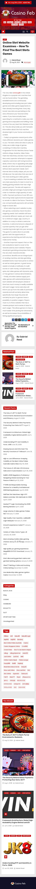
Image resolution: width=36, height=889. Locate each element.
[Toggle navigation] (24, 31)
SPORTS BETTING (20, 359)
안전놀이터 (10, 22)
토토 (15, 687)
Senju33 (23, 667)
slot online (15, 24)
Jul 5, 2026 (19, 398)
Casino (21, 24)
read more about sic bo (11, 667)
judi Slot (16, 656)
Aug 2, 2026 (20, 383)
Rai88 (14, 663)
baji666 (6, 639)
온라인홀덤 (25, 684)
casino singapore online (12, 646)
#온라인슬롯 (27, 62)
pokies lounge (23, 660)
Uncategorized (8, 621)
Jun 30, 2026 (8, 868)
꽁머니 (6, 680)
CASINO (18, 356)
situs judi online (9, 670)
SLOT (5, 39)
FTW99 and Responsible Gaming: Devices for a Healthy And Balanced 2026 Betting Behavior (16, 487)
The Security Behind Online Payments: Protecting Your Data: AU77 (18, 779)
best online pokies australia (13, 643)
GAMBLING (24, 356)
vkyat (18, 677)
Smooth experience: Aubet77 (14, 525)
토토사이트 (17, 22)
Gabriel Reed (16, 60)
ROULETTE (7, 608)
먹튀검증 (24, 22)
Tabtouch (24, 674)
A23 (11, 636)
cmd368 (25, 646)
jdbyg (29, 22)
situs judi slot (21, 670)
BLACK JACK (7, 591)
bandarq (20, 639)
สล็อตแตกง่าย (26, 677)
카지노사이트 (8, 687)
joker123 (25, 653)
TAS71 (6, 677)
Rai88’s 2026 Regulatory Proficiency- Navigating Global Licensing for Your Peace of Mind (16, 477)
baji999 (13, 639)
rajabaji (20, 663)
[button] (28, 32)
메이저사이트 (21, 680)
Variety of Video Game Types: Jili (15, 532)
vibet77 (12, 677)
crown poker (8, 650)
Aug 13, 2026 (20, 366)
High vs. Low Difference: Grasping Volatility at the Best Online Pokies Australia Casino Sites (15, 461)
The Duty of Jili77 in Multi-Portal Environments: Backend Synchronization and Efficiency (17, 415)
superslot (16, 674)
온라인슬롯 (16, 93)
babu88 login (26, 636)
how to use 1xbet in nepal (22, 650)
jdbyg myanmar (15, 653)
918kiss (6, 636)
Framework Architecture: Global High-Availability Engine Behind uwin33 (17, 821)
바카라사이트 (8, 684)
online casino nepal (10, 660)
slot (5, 22)
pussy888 (7, 663)
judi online (7, 656)
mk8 (22, 656)
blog (5, 595)
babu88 (17, 636)
